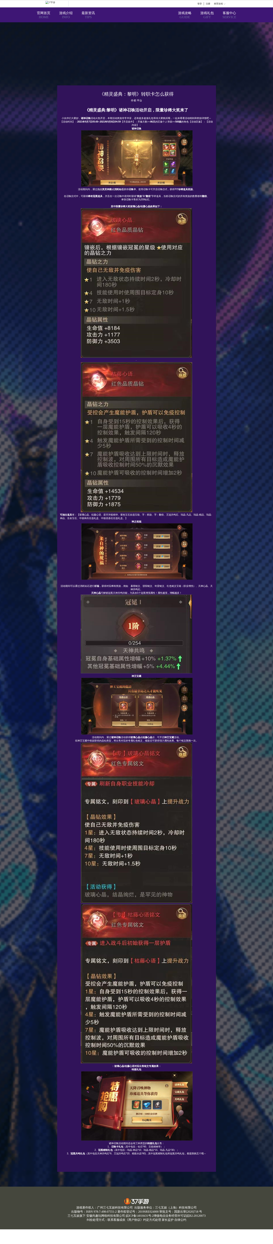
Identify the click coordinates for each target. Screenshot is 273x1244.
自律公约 (180, 1219)
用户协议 (134, 1219)
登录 (199, 3)
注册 (208, 3)
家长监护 (168, 1219)
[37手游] (57, 3)
